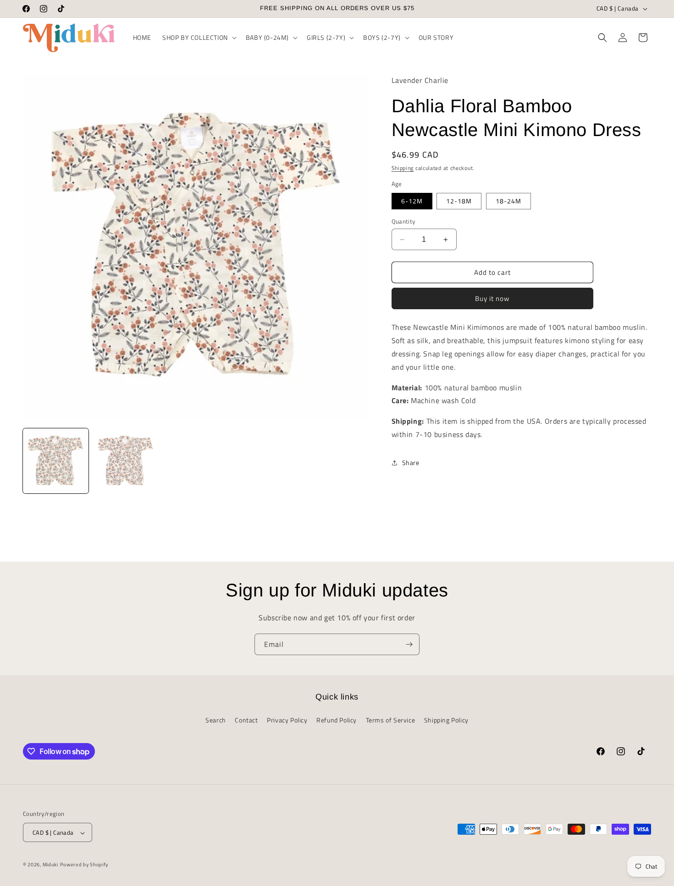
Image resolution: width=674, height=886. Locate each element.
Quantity (403, 221)
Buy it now (492, 298)
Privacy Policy (287, 719)
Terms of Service (390, 719)
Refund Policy (336, 719)
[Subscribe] (409, 644)
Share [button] (411, 462)
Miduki (50, 865)
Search (215, 719)
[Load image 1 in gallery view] (55, 461)
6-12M (412, 201)
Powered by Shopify (84, 865)
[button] (198, 37)
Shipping (403, 168)
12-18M (459, 201)
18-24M (508, 201)
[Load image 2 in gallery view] (126, 461)
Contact (246, 719)
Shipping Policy (446, 719)
